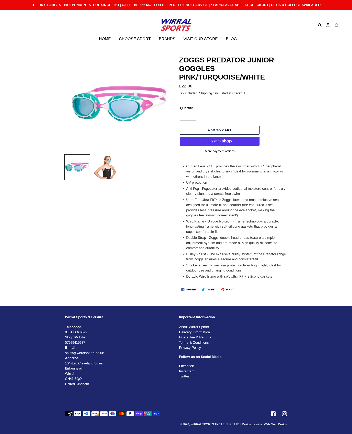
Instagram (186, 371)
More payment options (220, 151)
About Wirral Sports (194, 327)
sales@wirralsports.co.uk (84, 353)
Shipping (205, 93)
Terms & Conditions (194, 343)
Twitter (184, 376)
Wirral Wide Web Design (271, 424)
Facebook (186, 366)
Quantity (186, 108)
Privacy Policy (190, 348)
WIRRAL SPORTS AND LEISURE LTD (215, 424)
